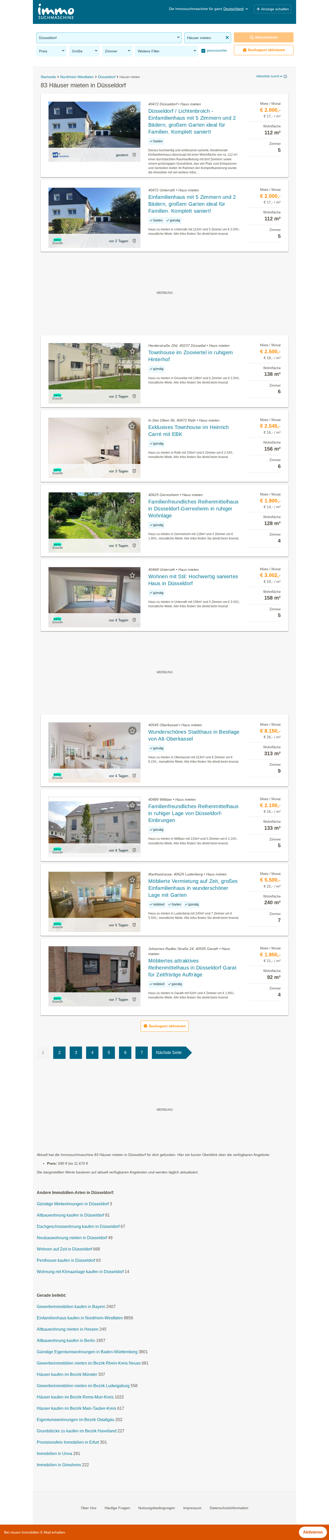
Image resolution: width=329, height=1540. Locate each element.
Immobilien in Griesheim (59, 1465)
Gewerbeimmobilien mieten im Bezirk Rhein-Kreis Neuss (89, 1363)
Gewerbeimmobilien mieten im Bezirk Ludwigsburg (83, 1386)
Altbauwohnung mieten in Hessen (67, 1329)
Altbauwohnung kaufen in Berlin (66, 1341)
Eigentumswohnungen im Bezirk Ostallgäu (75, 1420)
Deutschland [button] (233, 9)
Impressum (192, 1508)
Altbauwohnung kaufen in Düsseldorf (70, 1215)
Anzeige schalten (275, 9)
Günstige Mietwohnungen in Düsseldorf (73, 1204)
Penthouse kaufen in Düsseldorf (66, 1260)
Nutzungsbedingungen (156, 1508)
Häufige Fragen (117, 1508)
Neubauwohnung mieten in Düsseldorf (72, 1238)
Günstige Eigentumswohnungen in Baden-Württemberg (87, 1352)
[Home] (56, 12)
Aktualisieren (266, 37)
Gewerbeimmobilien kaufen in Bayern (71, 1307)
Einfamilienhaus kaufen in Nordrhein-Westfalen (80, 1318)
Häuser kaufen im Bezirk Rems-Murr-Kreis (75, 1397)
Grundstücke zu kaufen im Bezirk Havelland (76, 1431)
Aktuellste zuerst (267, 76)
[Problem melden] (134, 155)
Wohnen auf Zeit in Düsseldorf (64, 1249)
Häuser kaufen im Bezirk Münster (67, 1375)
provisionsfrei (216, 50)
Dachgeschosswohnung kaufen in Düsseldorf (78, 1227)
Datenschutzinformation (229, 1508)
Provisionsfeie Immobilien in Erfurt (68, 1442)
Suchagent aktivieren (266, 50)
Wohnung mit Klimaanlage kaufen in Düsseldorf (80, 1272)
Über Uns (88, 1508)
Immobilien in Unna (54, 1454)
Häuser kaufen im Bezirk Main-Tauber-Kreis (76, 1408)
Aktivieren (313, 1532)
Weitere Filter (149, 51)
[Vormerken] (132, 109)
